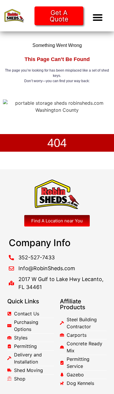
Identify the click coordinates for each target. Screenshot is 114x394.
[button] (98, 17)
